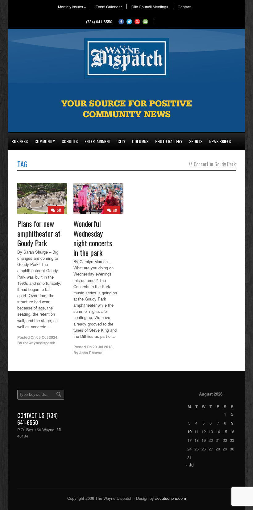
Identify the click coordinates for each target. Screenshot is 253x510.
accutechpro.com (170, 498)
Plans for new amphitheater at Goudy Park (38, 233)
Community (45, 141)
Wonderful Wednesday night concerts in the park (92, 238)
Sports (195, 141)
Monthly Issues (72, 6)
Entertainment (98, 141)
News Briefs (220, 141)
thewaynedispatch (39, 343)
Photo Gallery (168, 141)
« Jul (190, 465)
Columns (140, 141)
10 (189, 431)
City (121, 141)
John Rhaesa (90, 352)
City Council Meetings (149, 6)
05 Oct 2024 (46, 337)
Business (19, 141)
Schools (70, 141)
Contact (184, 6)
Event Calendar (109, 6)
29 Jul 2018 (103, 347)
